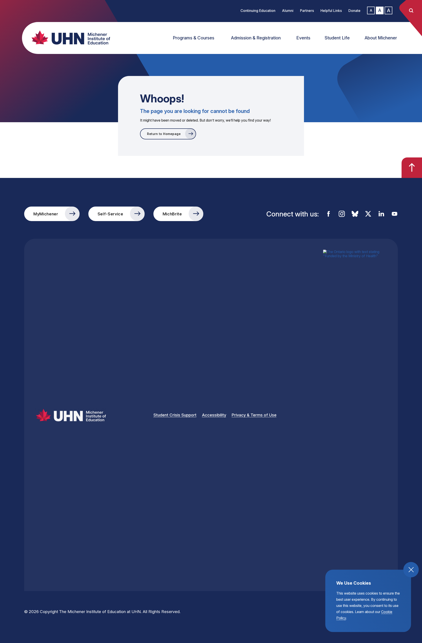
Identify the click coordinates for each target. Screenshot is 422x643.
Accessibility (214, 414)
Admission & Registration (256, 38)
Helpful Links (331, 10)
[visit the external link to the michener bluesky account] (355, 214)
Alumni (287, 10)
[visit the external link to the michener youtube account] (394, 214)
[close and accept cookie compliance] (411, 569)
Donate (354, 10)
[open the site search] (411, 10)
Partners (307, 10)
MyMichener (45, 213)
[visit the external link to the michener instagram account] (341, 214)
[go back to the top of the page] (412, 167)
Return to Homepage (164, 134)
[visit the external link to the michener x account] (368, 214)
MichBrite (172, 213)
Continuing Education (257, 10)
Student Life (337, 38)
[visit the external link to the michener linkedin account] (381, 214)
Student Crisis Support (174, 414)
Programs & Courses (193, 38)
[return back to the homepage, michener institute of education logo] (75, 37)
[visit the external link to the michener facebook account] (328, 214)
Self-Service (110, 213)
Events (303, 38)
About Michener (381, 38)
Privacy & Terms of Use (254, 414)
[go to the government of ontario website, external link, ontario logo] (355, 415)
